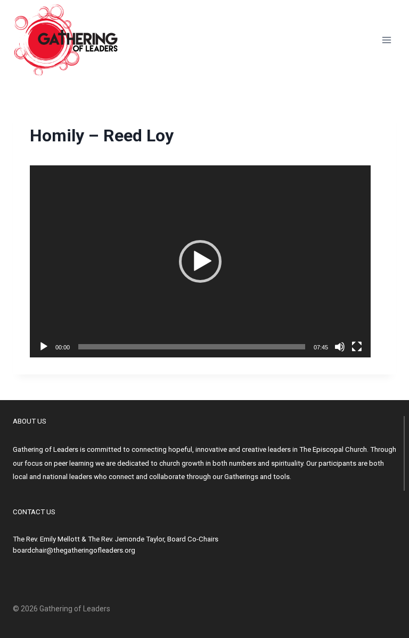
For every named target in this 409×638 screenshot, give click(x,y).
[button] (200, 261)
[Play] (43, 346)
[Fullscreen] (356, 346)
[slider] (191, 346)
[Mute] (339, 346)
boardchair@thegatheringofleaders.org (74, 550)
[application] (200, 261)
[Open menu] (386, 39)
